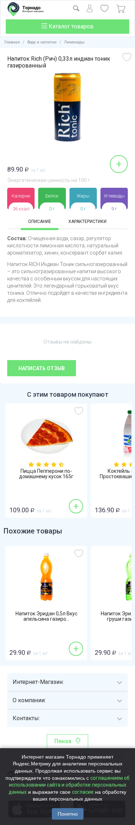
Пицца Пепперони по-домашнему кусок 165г (46, 474)
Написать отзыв (41, 368)
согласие (83, 792)
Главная (12, 42)
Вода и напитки (42, 42)
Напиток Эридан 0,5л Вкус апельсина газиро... (46, 616)
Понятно (68, 814)
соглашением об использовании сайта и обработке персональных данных (69, 785)
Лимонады (74, 42)
